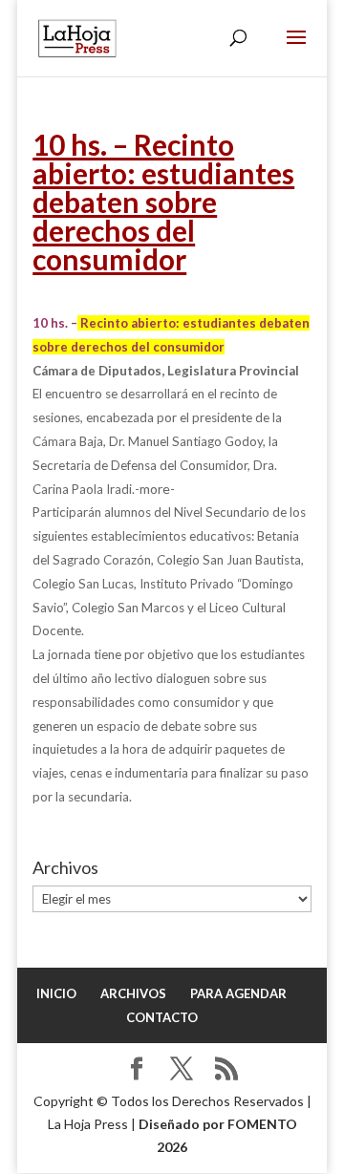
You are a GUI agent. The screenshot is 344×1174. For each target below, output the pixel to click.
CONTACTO (162, 1017)
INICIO (56, 993)
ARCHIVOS (133, 993)
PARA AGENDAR (238, 993)
